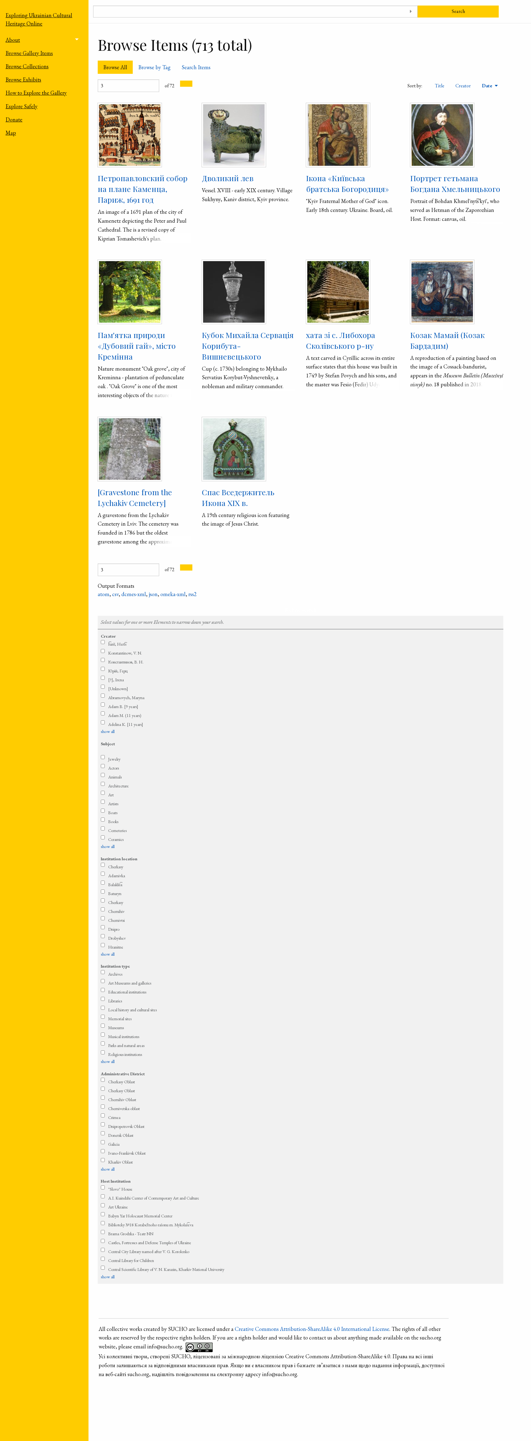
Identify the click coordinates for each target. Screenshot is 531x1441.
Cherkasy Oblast (121, 1082)
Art (111, 795)
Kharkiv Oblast (120, 1162)
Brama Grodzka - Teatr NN (130, 1233)
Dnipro (114, 929)
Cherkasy (115, 867)
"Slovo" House (120, 1189)
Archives (115, 974)
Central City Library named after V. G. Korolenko (148, 1251)
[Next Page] (189, 84)
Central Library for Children (131, 1260)
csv (115, 594)
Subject (108, 743)
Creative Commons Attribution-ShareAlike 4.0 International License (312, 1328)
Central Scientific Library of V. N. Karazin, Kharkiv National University (166, 1269)
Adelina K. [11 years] (125, 724)
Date (488, 85)
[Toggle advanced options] (411, 12)
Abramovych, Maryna (126, 697)
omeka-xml (173, 594)
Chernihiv (116, 911)
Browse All (115, 67)
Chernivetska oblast (124, 1108)
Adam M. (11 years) (124, 715)
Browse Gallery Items (29, 53)
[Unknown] (118, 688)
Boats (112, 812)
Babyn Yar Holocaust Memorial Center (140, 1216)
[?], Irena (116, 680)
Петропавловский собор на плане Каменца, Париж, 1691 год (142, 189)
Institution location (119, 859)
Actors (113, 768)
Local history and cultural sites (132, 1010)
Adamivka (116, 875)
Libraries (115, 1001)
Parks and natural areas (126, 1045)
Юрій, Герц (118, 671)
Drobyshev (117, 938)
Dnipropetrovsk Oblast (126, 1126)
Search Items (196, 67)
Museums (116, 1027)
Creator (463, 85)
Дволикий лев (228, 178)
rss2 (192, 594)
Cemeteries (117, 830)
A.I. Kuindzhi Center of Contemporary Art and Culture (153, 1198)
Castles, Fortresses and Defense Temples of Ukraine (149, 1242)
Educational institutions (127, 992)
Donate (14, 119)
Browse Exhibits (23, 79)
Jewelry (114, 759)
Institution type (115, 966)
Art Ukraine (118, 1207)
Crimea (114, 1117)
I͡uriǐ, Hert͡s (117, 644)
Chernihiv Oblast (122, 1099)
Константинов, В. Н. (126, 662)
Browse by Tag (154, 67)
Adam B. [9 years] (123, 706)
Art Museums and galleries (129, 983)
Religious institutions (125, 1054)
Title (439, 85)
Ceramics (116, 839)
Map (11, 132)
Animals (115, 777)
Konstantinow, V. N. (125, 653)
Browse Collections (27, 66)
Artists (113, 803)
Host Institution (116, 1181)
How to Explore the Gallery (36, 92)
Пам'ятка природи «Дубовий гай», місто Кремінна (137, 345)
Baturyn (114, 893)
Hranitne (115, 947)
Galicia (114, 1144)
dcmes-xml (133, 594)
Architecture (118, 786)
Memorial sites (120, 1018)
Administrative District (123, 1074)
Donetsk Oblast (120, 1135)
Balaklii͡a (115, 884)
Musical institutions (123, 1036)
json (153, 594)
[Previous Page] (183, 84)
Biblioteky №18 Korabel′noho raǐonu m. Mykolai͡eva (150, 1225)
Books (113, 821)
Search (458, 11)
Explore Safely (21, 106)
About (13, 39)
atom (103, 594)
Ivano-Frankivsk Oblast (127, 1153)
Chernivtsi (116, 920)
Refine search (301, 609)
